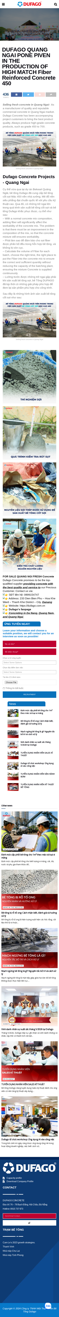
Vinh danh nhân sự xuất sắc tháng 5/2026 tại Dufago (35, 743)
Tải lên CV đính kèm (11, 677)
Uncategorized (10, 849)
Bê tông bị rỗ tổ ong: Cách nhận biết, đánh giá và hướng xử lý (37, 722)
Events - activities (11, 1024)
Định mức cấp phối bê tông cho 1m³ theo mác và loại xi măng (36, 711)
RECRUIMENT (8, 1079)
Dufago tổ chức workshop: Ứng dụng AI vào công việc (27, 1139)
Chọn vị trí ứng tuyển (12, 658)
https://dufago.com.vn (32, 605)
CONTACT (9, 1187)
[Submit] (29, 1223)
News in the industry (13, 907)
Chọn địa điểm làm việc (13, 667)
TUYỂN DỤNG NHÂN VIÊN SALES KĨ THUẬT (23, 1084)
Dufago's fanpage (20, 609)
